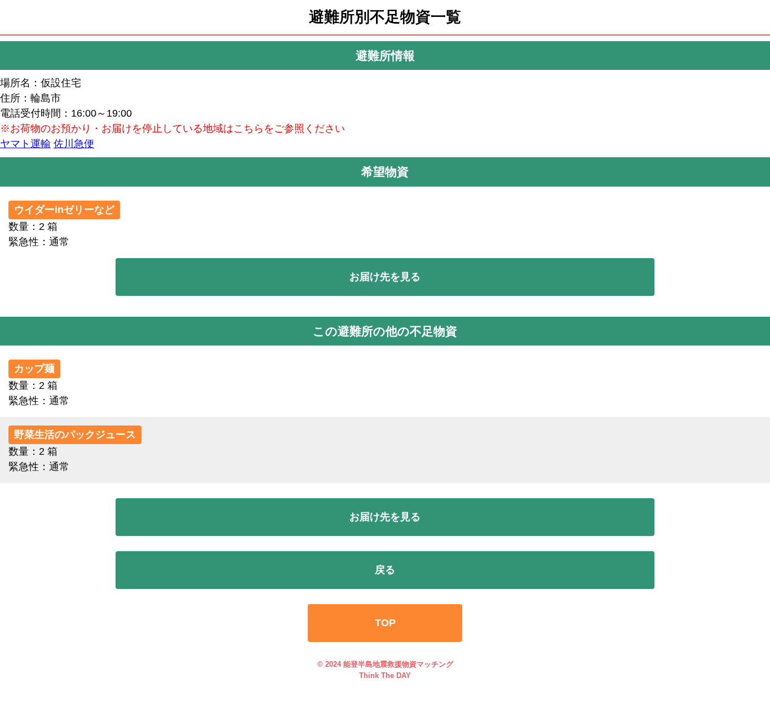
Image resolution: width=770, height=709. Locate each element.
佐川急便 (74, 143)
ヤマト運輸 (25, 143)
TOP (385, 622)
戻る (385, 569)
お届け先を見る (385, 276)
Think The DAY (385, 675)
